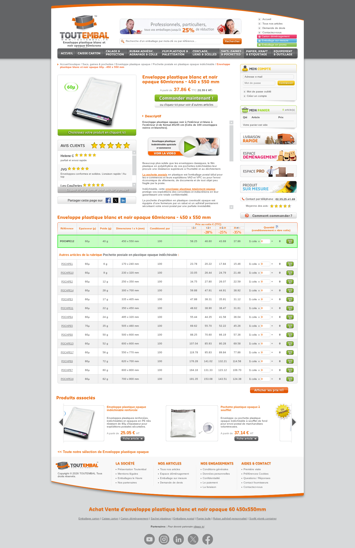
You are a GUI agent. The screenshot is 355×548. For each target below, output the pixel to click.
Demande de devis (171, 482)
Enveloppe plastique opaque (133, 64)
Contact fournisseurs (256, 482)
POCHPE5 (67, 326)
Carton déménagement (276, 36)
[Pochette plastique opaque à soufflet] (210, 423)
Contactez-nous (253, 487)
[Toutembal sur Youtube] (149, 539)
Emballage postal (183, 518)
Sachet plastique (161, 518)
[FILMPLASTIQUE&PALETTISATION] (175, 53)
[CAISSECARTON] (90, 53)
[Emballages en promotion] (180, 26)
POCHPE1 (67, 264)
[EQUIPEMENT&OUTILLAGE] (283, 53)
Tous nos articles (170, 469)
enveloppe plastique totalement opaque (190, 188)
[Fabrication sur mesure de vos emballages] (268, 187)
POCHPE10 (67, 273)
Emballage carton (89, 518)
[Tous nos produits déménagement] (268, 155)
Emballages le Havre (130, 478)
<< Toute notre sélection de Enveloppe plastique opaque (103, 452)
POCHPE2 (67, 281)
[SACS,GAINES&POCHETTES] (231, 53)
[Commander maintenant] (186, 100)
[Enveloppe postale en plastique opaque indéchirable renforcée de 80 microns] (96, 423)
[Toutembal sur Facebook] (208, 539)
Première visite (252, 469)
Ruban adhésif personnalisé (230, 518)
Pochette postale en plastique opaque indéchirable (183, 64)
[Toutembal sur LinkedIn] (179, 539)
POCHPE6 (67, 334)
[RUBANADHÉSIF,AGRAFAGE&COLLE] (144, 53)
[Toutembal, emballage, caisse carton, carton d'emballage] (84, 45)
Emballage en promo (274, 44)
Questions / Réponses (257, 478)
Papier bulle (203, 518)
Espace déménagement (174, 473)
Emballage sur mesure (275, 40)
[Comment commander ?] (268, 217)
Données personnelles (216, 473)
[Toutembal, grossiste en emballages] (84, 39)
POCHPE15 (67, 343)
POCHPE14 (67, 290)
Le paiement (210, 482)
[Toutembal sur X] (193, 539)
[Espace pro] (268, 171)
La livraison (209, 487)
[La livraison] (268, 143)
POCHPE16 (67, 379)
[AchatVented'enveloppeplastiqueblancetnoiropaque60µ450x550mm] (177, 509)
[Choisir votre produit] (96, 135)
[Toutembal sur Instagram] (164, 539)
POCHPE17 (67, 352)
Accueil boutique (70, 64)
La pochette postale (154, 174)
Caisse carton (110, 518)
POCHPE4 (67, 317)
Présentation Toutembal (132, 469)
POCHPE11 (67, 308)
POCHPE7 (67, 370)
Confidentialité (211, 478)
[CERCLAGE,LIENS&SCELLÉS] (205, 53)
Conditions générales (215, 469)
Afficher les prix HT (269, 390)
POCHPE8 (67, 361)
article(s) (288, 109)
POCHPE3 (67, 299)
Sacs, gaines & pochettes (97, 64)
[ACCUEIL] (67, 53)
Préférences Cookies (256, 473)
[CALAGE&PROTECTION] (116, 53)
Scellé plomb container (263, 518)
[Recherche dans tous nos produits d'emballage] (232, 41)
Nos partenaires (127, 482)
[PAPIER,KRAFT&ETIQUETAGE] (258, 53)
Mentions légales (128, 473)
